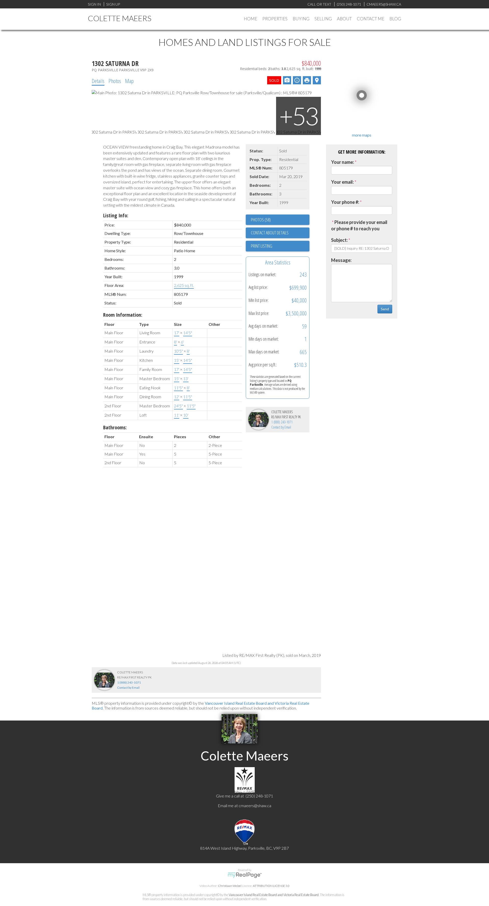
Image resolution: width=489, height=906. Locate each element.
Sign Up (113, 4)
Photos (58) (261, 220)
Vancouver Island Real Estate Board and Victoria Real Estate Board (274, 895)
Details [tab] (98, 81)
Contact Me (370, 18)
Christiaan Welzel (229, 886)
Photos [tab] (114, 81)
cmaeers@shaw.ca (255, 805)
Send (385, 309)
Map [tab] (129, 81)
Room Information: (122, 314)
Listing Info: (115, 215)
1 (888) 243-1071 (282, 422)
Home (250, 18)
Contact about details (270, 233)
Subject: (339, 240)
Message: (341, 260)
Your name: (342, 162)
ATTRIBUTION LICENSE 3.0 (271, 886)
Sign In (94, 4)
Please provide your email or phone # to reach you (359, 225)
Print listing (261, 246)
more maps (361, 134)
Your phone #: (345, 202)
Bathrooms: (115, 427)
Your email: (342, 182)
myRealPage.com (244, 875)
